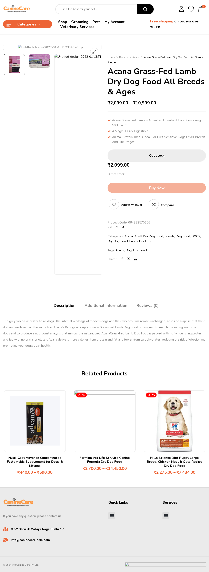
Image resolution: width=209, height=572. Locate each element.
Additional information (105, 305)
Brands (123, 57)
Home (111, 57)
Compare (167, 205)
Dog (129, 250)
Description (64, 305)
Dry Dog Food (118, 241)
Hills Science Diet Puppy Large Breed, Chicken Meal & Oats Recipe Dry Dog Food (174, 462)
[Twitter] (128, 259)
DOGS (195, 236)
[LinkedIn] (135, 259)
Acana (136, 57)
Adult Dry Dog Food (148, 236)
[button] (201, 9)
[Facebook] (122, 259)
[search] (145, 9)
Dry (135, 250)
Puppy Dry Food (140, 241)
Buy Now (157, 187)
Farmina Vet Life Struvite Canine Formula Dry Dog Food (105, 460)
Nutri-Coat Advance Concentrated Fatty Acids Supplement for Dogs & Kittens (35, 462)
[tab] (64, 306)
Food (143, 250)
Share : (112, 259)
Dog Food (183, 236)
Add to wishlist (131, 205)
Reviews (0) (147, 305)
